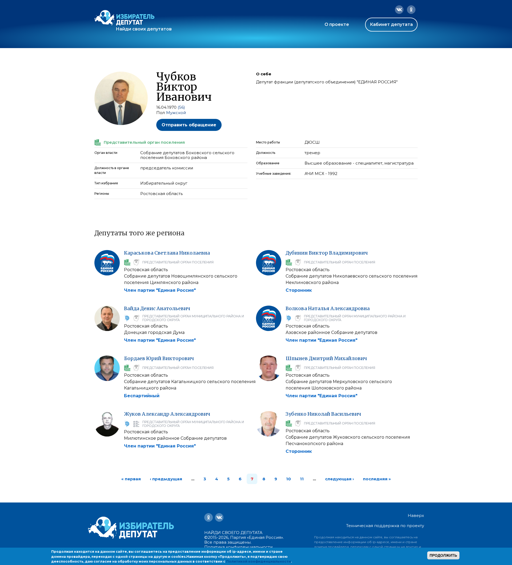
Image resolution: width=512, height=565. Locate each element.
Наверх (416, 515)
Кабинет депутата (391, 24)
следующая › (339, 478)
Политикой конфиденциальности (258, 561)
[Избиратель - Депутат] (124, 18)
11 (302, 478)
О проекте (337, 24)
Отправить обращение (189, 124)
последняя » (377, 478)
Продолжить (443, 555)
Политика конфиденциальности (238, 547)
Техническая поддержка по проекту (385, 525)
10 (288, 478)
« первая (131, 478)
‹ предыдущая (166, 478)
